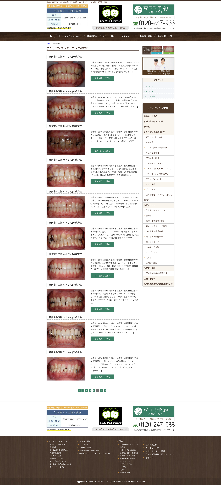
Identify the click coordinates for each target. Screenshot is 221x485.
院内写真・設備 (152, 158)
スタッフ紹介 (110, 37)
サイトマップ (151, 458)
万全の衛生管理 (152, 153)
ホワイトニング (149, 91)
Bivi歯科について (71, 37)
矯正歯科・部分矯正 (154, 236)
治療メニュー (128, 37)
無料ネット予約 (150, 116)
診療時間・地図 (164, 37)
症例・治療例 (149, 279)
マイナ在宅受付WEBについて (158, 168)
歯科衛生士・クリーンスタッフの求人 (158, 197)
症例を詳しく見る (102, 78)
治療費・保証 (145, 37)
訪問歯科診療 (151, 263)
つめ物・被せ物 (149, 96)
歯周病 (149, 215)
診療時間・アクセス (154, 163)
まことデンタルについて (154, 132)
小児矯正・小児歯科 (154, 231)
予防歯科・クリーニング (156, 210)
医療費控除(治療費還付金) (157, 273)
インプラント (148, 86)
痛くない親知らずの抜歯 (156, 226)
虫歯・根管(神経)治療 (155, 221)
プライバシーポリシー (155, 179)
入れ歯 (149, 257)
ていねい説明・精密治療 (156, 147)
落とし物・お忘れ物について (158, 174)
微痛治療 (149, 142)
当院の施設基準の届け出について (158, 284)
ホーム (52, 37)
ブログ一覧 (150, 189)
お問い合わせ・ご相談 (153, 121)
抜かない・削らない (92, 37)
